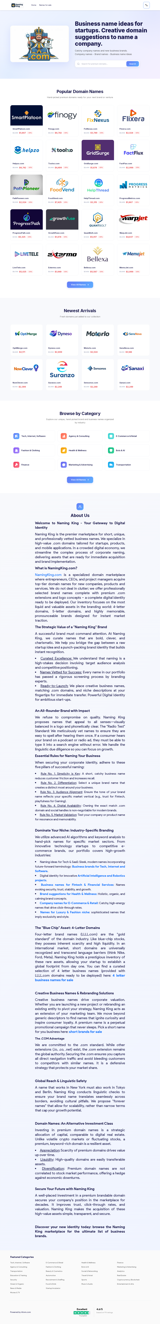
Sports (84, 1280)
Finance (120, 1263)
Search (132, 64)
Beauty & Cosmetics (54, 1271)
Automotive (51, 1275)
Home (33, 5)
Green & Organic (17, 1284)
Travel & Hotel (87, 1275)
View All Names (78, 284)
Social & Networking (90, 1271)
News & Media (15, 1288)
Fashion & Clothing (53, 1267)
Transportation (16, 1271)
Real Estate (121, 1275)
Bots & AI (85, 1267)
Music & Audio (87, 1284)
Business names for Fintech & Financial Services (77, 885)
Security (13, 1280)
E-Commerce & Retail (54, 1263)
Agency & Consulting (18, 1267)
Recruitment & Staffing (55, 1280)
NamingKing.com (48, 575)
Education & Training (18, 1275)
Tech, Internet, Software (20, 1263)
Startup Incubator (53, 1288)
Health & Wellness (89, 1263)
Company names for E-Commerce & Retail (69, 903)
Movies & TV (15, 1292)
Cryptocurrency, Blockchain (128, 1280)
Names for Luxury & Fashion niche (64, 912)
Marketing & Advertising (126, 1267)
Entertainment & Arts (125, 1284)
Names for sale (45, 5)
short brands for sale (85, 1031)
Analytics (120, 1271)
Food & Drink (51, 1284)
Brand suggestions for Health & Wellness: (68, 894)
